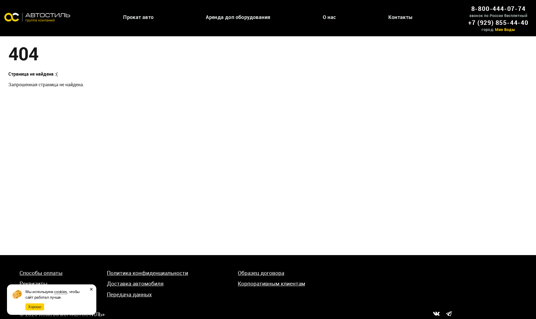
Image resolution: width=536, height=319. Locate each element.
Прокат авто (138, 17)
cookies (60, 291)
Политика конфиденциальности (147, 273)
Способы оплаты (41, 273)
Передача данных (129, 294)
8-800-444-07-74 (498, 8)
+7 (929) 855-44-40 (498, 22)
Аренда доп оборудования (238, 17)
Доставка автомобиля (135, 283)
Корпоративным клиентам (271, 283)
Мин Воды (505, 29)
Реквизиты (33, 283)
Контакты (400, 17)
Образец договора (261, 273)
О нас (329, 17)
